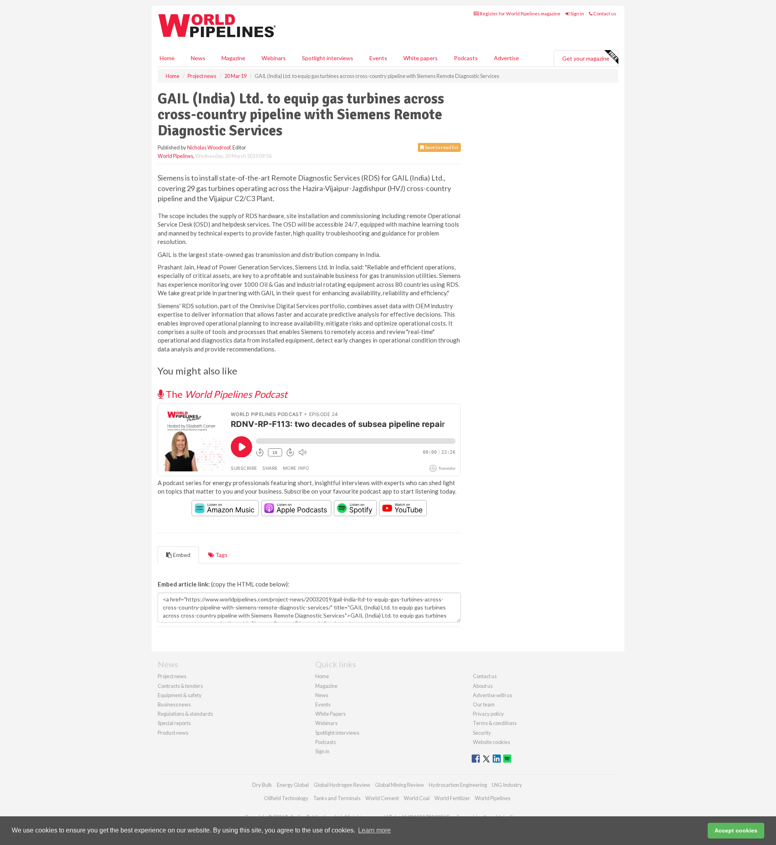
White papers (420, 58)
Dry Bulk (262, 785)
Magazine (233, 58)
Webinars (273, 58)
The (225, 394)
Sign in (576, 13)
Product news (173, 732)
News (321, 695)
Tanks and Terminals (337, 798)
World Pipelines (175, 156)
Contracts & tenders (180, 686)
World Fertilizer (452, 798)
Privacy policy (488, 713)
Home (167, 58)
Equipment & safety (180, 695)
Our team (484, 704)
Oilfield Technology (286, 798)
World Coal (417, 798)
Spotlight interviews (327, 58)
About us (483, 686)
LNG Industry (507, 785)
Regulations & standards (185, 713)
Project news (172, 676)
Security (482, 732)
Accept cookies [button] (736, 830)
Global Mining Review (399, 785)
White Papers (330, 713)
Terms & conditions (495, 723)
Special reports (174, 723)
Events (378, 58)
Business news (174, 704)
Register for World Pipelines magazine (520, 13)
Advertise (506, 58)
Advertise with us (492, 695)
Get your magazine (585, 58)
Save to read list (441, 147)
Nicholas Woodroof (208, 147)
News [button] (198, 58)
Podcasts (466, 58)
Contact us (604, 13)
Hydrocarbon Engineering (458, 785)
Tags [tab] (221, 554)
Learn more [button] (374, 830)
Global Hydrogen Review (342, 785)
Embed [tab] (181, 554)
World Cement (382, 798)
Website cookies (491, 742)
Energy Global (293, 785)
